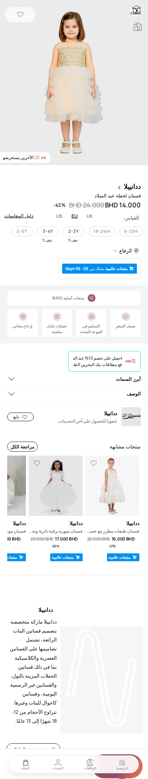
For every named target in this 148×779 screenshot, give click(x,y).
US (59, 216)
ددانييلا (132, 186)
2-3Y (73, 231)
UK (90, 216)
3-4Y (48, 231)
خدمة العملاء (136, 9)
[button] (74, 83)
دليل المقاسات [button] (18, 215)
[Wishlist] (20, 15)
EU (74, 216)
